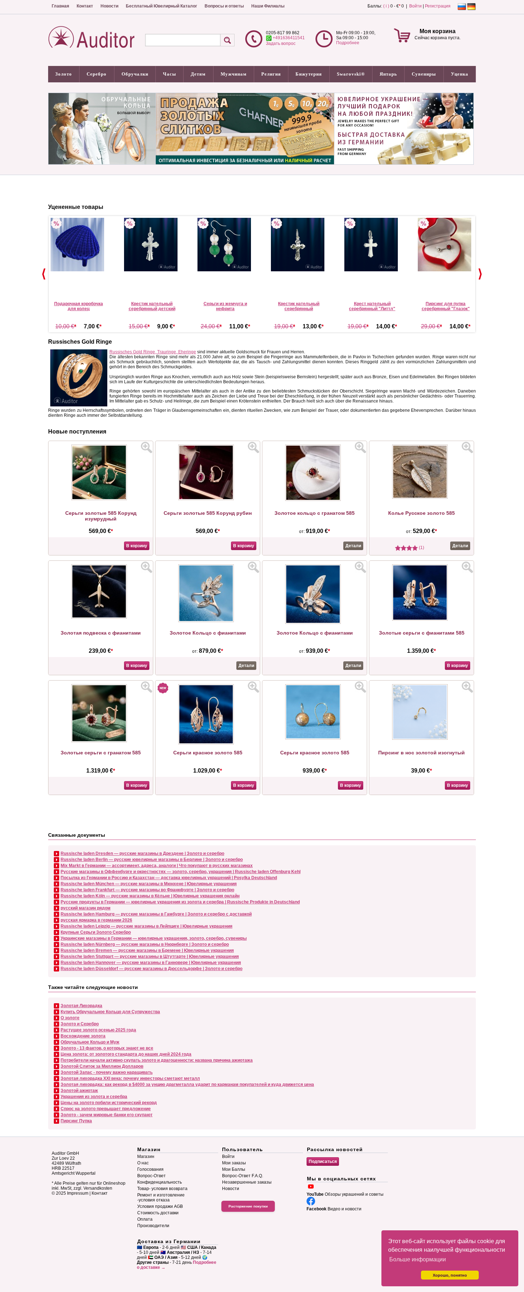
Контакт (85, 6)
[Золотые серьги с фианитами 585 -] (421, 619)
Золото (63, 74)
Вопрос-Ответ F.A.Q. (242, 1175)
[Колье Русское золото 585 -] (421, 497)
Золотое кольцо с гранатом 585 (314, 513)
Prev (44, 274)
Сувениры (424, 74)
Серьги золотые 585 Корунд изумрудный (101, 516)
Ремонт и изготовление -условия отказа (161, 1198)
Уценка (459, 74)
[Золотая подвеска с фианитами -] (100, 617)
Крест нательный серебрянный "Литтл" (372, 306)
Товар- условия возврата (162, 1188)
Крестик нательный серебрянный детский (152, 306)
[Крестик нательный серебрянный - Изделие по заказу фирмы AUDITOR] (299, 244)
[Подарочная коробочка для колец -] (78, 244)
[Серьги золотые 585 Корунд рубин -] (207, 498)
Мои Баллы (233, 1169)
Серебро (97, 74)
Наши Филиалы (267, 6)
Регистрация (438, 6)
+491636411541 (288, 37)
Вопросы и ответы (224, 6)
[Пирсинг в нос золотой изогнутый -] (421, 738)
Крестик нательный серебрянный (298, 306)
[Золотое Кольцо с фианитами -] (207, 620)
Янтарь (388, 74)
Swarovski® (351, 74)
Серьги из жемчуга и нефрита (225, 306)
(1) (421, 547)
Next (480, 274)
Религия (271, 74)
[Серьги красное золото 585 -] (207, 742)
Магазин (145, 1156)
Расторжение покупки (248, 1206)
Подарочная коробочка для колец (78, 306)
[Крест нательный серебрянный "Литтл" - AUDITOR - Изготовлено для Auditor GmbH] (372, 244)
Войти (415, 6)
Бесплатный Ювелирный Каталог (161, 6)
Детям (198, 74)
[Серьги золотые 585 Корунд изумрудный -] (100, 498)
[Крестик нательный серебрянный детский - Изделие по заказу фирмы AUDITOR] (152, 244)
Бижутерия (309, 74)
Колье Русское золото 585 (421, 513)
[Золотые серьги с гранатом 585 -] (100, 740)
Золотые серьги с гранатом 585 (101, 752)
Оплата (145, 1219)
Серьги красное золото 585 (207, 752)
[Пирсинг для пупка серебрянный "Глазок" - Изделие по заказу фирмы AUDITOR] (445, 244)
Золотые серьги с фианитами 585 (421, 633)
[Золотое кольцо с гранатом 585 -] (314, 499)
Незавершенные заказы (247, 1182)
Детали (353, 545)
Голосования (150, 1169)
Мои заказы (234, 1162)
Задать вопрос (281, 43)
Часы (169, 74)
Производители (153, 1225)
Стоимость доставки (158, 1212)
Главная (60, 6)
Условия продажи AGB (160, 1206)
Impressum (77, 1193)
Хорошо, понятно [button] (450, 1275)
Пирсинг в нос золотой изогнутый (421, 752)
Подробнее (347, 42)
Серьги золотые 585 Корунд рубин (208, 513)
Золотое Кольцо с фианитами (208, 633)
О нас (143, 1162)
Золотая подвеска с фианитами (101, 633)
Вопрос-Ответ (151, 1175)
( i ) (386, 6)
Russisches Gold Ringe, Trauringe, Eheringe (152, 351)
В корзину (136, 545)
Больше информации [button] (417, 1259)
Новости (109, 6)
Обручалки (135, 74)
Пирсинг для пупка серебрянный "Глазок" (446, 306)
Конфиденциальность (159, 1182)
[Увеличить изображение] (146, 447)
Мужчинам (234, 74)
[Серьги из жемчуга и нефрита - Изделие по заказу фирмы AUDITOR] (225, 244)
